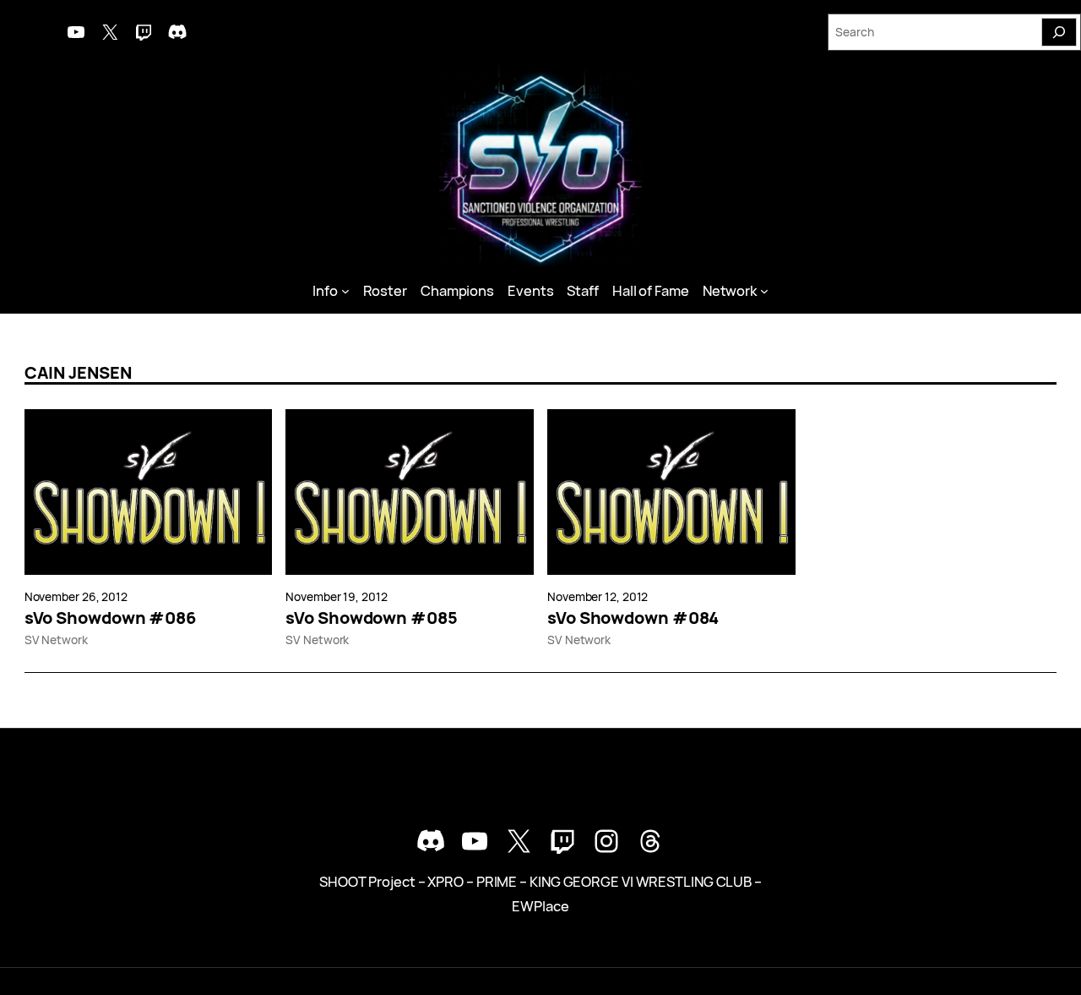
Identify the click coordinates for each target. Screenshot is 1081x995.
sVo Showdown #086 (110, 618)
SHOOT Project (367, 881)
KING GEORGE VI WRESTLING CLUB (641, 881)
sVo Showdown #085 (371, 618)
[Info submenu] (345, 291)
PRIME (497, 881)
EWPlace (540, 906)
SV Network (56, 639)
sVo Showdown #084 (633, 618)
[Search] (1059, 32)
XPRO (445, 881)
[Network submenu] (764, 291)
